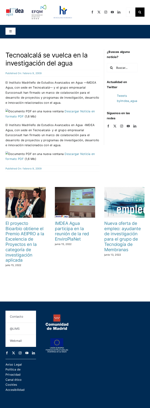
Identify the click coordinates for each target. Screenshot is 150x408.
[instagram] (105, 12)
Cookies (11, 384)
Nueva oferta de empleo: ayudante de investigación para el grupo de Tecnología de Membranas (122, 236)
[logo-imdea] (14, 9)
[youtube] (112, 12)
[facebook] (92, 12)
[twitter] (99, 12)
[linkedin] (118, 12)
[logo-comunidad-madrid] (57, 316)
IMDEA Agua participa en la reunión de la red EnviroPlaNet (72, 231)
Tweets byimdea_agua (127, 98)
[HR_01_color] (63, 7)
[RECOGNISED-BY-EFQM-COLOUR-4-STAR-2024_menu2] (39, 4)
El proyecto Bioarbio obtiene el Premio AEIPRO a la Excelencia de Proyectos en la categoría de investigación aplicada (24, 242)
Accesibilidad (15, 390)
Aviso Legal (13, 364)
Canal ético (13, 379)
